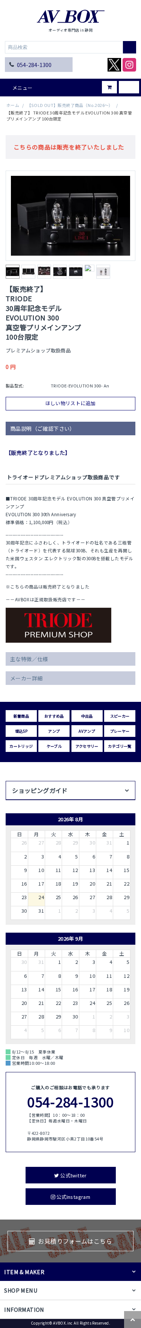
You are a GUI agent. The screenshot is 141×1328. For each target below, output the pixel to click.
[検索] (129, 47)
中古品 (87, 716)
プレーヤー (120, 731)
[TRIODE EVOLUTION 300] (70, 215)
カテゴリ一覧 (119, 746)
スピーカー (120, 716)
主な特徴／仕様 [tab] (29, 659)
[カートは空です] (104, 84)
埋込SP (21, 731)
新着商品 (21, 716)
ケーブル (54, 746)
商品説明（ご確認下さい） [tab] (42, 428)
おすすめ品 (54, 716)
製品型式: (15, 386)
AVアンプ (87, 731)
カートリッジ (21, 746)
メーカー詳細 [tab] (26, 678)
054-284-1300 (34, 65)
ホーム (12, 105)
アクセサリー (87, 746)
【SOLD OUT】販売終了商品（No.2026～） (70, 105)
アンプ (54, 731)
